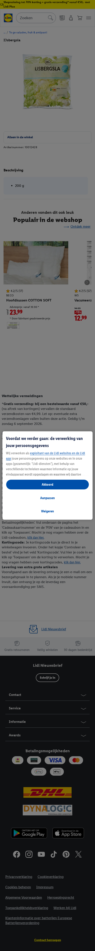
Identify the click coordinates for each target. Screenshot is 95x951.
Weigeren (47, 511)
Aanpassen (47, 498)
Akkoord (47, 484)
